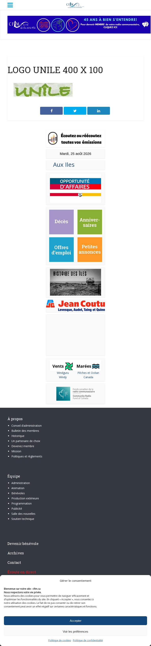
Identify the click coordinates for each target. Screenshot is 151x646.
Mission (16, 451)
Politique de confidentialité (88, 640)
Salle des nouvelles (23, 514)
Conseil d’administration (26, 425)
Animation (17, 488)
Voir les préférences (75, 631)
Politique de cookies (59, 640)
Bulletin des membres (25, 431)
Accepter (75, 620)
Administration (20, 483)
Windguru (63, 373)
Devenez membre (22, 446)
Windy (63, 377)
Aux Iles (62, 164)
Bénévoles (18, 493)
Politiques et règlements (26, 456)
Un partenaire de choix (25, 441)
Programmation (21, 503)
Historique (17, 436)
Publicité (16, 508)
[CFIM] (75, 4)
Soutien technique (22, 519)
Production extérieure (25, 498)
